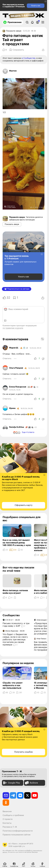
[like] (35, 358)
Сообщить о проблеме (13, 815)
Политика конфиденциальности (18, 831)
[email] (6, 795)
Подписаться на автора (18, 289)
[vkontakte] (20, 795)
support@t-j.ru (19, 846)
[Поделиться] (43, 50)
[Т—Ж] (23, 16)
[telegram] (13, 795)
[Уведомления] (32, 22)
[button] (46, 1)
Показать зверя (12, 224)
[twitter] (27, 795)
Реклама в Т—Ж (10, 827)
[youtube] (34, 795)
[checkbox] (42, 22)
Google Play (14, 783)
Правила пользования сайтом (16, 835)
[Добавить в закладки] (15, 597)
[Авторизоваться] (37, 22)
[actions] (15, 358)
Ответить (7, 359)
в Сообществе (28, 58)
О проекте (8, 819)
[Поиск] (27, 22)
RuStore (34, 783)
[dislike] (43, 358)
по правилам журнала (13, 328)
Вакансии (7, 811)
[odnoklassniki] (6, 802)
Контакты (7, 823)
